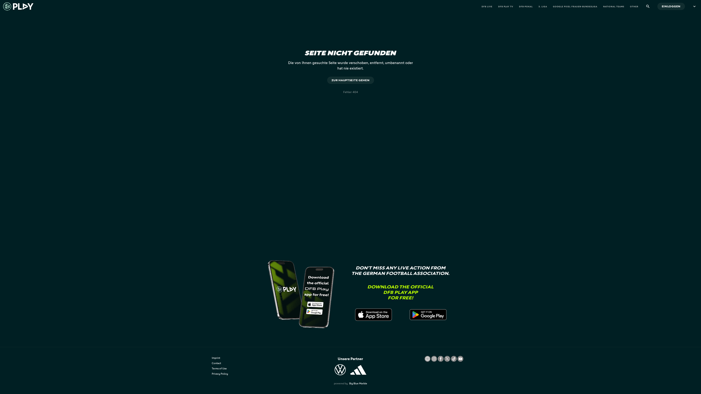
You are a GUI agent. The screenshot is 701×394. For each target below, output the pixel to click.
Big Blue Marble (358, 383)
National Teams (613, 6)
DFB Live (487, 6)
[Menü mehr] (694, 6)
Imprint (216, 357)
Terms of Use (219, 368)
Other (634, 6)
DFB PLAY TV (505, 6)
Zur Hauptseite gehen (351, 80)
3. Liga (543, 6)
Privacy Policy (220, 373)
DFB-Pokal (526, 6)
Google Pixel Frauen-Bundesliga (575, 6)
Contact (216, 363)
